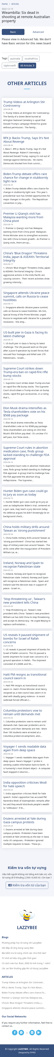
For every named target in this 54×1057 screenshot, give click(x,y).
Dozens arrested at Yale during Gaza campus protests (24, 820)
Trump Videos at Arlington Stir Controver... (23, 982)
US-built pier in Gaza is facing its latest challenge (25, 334)
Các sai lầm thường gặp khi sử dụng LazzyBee (25, 968)
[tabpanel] (27, 41)
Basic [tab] (13, 32)
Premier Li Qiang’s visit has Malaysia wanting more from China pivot (23, 217)
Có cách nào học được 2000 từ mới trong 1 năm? (26, 963)
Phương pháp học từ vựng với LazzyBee (22, 943)
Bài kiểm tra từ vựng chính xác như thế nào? (24, 953)
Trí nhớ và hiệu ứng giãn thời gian (19, 958)
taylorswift (10, 65)
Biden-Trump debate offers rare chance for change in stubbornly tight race (25, 177)
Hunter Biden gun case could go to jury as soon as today (25, 492)
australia (15, 58)
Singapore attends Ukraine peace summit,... (24, 1008)
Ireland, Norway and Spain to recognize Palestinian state (23, 564)
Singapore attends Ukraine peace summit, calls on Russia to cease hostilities (26, 296)
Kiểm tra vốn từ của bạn (29, 885)
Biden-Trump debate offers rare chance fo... (24, 993)
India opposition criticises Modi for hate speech (25, 784)
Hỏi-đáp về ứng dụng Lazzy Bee (18, 948)
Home (5, 3)
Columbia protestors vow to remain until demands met (22, 712)
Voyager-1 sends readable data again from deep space (24, 748)
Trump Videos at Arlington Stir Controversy (24, 104)
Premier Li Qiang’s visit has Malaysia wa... (23, 998)
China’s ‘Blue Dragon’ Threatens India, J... (22, 1003)
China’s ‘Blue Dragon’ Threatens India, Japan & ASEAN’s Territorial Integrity (26, 256)
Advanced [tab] (38, 32)
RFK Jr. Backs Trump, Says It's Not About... (22, 988)
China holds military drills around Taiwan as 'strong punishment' (26, 528)
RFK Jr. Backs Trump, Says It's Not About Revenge (26, 140)
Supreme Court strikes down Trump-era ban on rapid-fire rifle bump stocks (25, 372)
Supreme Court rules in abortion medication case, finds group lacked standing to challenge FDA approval (26, 453)
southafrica (31, 58)
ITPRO (33, 1052)
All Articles (26, 65)
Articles (15, 3)
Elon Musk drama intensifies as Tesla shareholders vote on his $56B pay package (24, 411)
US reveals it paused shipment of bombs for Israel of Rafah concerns (26, 638)
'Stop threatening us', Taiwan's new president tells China (24, 600)
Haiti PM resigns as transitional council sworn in (24, 676)
